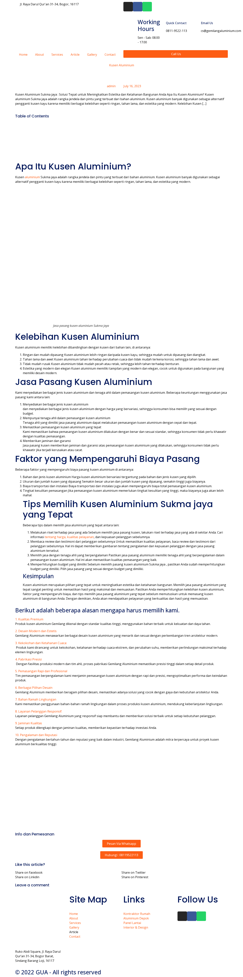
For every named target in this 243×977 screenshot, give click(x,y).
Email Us (207, 23)
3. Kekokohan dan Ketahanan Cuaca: (41, 643)
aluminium (32, 177)
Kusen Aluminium (121, 65)
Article (75, 54)
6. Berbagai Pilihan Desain (33, 688)
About (39, 54)
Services (57, 54)
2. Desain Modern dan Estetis (36, 631)
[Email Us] (196, 25)
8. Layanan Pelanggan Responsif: (38, 711)
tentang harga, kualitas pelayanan (69, 537)
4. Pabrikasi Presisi (28, 659)
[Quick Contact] (161, 25)
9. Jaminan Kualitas (28, 723)
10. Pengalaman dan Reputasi (36, 735)
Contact (110, 54)
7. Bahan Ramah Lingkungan (35, 699)
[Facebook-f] (137, 6)
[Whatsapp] (147, 6)
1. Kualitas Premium (29, 619)
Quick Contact (176, 23)
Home (23, 54)
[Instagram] (128, 6)
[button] (121, 619)
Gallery (92, 54)
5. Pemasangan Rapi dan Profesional (41, 671)
